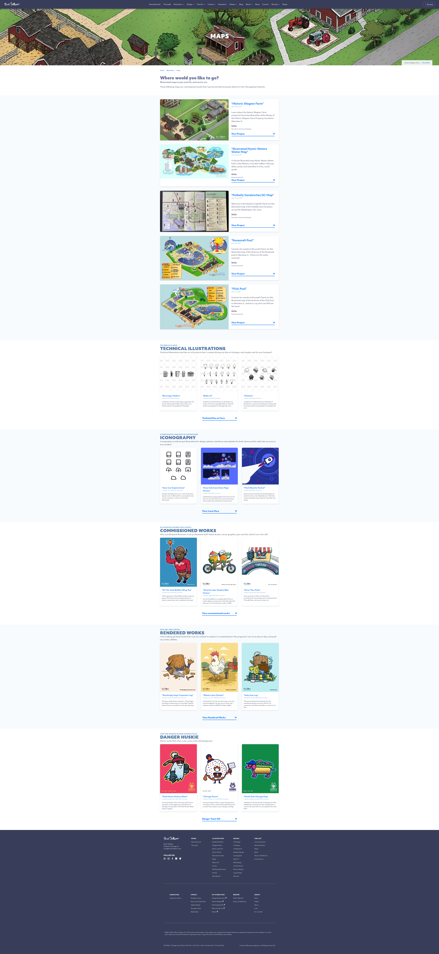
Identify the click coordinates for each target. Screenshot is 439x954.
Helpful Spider (195, 905)
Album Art (215, 862)
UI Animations (238, 866)
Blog (241, 4)
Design (189, 4)
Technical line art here (213, 418)
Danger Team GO (211, 819)
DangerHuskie (217, 845)
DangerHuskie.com (218, 898)
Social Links (209, 945)
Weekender (194, 912)
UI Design (236, 845)
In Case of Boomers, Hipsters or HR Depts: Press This (257, 945)
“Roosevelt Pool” (242, 240)
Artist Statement (260, 842)
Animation (222, 4)
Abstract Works (259, 845)
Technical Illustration (219, 869)
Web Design (237, 862)
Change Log (175, 945)
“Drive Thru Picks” (252, 590)
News (257, 4)
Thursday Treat (196, 908)
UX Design (236, 842)
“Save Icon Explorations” (173, 488)
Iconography (237, 856)
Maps (214, 859)
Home (162, 70)
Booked (430, 4)
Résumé (236, 895)
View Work (426, 63)
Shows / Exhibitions (261, 856)
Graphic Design (238, 852)
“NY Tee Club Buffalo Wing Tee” (177, 590)
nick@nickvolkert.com (172, 848)
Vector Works (216, 852)
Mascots (236, 876)
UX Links (196, 945)
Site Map (167, 945)
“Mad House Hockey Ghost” (175, 796)
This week (167, 4)
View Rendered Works (214, 717)
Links (256, 908)
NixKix (214, 912)
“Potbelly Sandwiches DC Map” (252, 195)
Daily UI (236, 859)
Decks (256, 849)
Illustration (178, 4)
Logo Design (237, 873)
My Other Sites (218, 895)
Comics (211, 4)
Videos (232, 4)
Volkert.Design (217, 901)
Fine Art (200, 4)
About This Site (186, 945)
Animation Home (175, 898)
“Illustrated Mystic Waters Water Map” (249, 150)
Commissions (258, 859)
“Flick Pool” (239, 289)
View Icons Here (210, 511)
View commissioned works (216, 613)
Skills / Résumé (238, 898)
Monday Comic (196, 898)
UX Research (237, 849)
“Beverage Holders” (171, 395)
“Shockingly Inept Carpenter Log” (177, 695)
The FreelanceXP (217, 905)
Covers (214, 866)
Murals (214, 873)
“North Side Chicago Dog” (256, 796)
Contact (265, 4)
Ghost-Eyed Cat (217, 908)
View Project (238, 133)
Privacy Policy (219, 945)
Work (193, 838)
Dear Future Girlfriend (198, 901)
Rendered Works (217, 842)
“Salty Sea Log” (251, 695)
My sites (275, 4)
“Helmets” (248, 395)
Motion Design (238, 869)
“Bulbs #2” (207, 395)
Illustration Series (218, 856)
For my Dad (258, 912)
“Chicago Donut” (210, 796)
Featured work (155, 4)
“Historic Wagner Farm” (247, 103)
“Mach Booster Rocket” (254, 488)
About (248, 4)
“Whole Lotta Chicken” (213, 695)
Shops (284, 4)
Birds (256, 852)
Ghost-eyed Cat (217, 849)
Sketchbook (216, 876)
